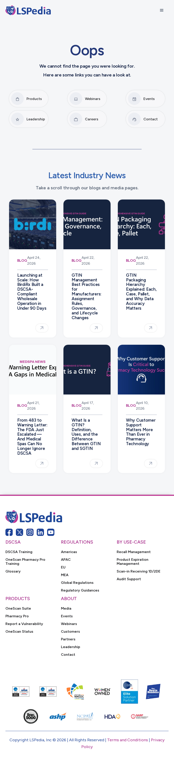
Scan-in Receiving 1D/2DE (138, 571)
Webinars (69, 624)
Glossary (13, 571)
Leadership (70, 647)
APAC (66, 560)
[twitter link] (19, 532)
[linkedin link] (40, 532)
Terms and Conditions (127, 739)
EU (63, 567)
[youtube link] (50, 532)
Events (67, 616)
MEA (64, 575)
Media (66, 608)
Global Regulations (77, 583)
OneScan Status (19, 632)
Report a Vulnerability (24, 624)
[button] (162, 10)
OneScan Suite (18, 608)
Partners (68, 639)
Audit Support (129, 579)
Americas (69, 552)
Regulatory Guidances (80, 590)
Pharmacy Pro (17, 616)
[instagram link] (30, 532)
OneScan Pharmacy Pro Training (25, 562)
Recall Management (134, 552)
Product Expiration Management (132, 562)
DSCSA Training (18, 552)
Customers (70, 632)
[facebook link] (9, 532)
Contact (68, 655)
